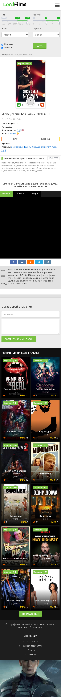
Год (3, 14)
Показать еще (30, 614)
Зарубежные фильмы (21, 146)
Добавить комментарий (18, 339)
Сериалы (8, 47)
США (19, 130)
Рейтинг (37, 14)
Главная (32, 654)
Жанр (4, 28)
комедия (12, 133)
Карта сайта (31, 641)
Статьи (31, 650)
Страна (37, 28)
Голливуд (44, 146)
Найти (39, 46)
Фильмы (8, 44)
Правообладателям (32, 645)
